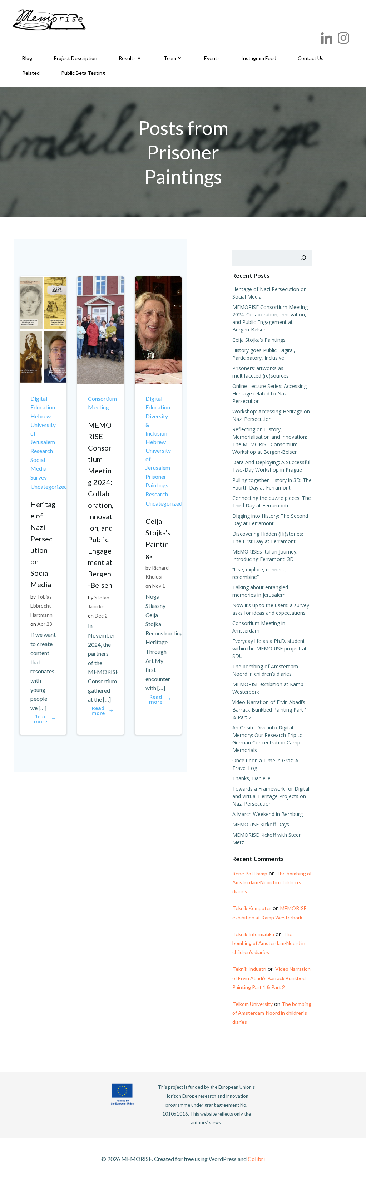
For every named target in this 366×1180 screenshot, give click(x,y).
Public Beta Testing (83, 73)
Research (41, 450)
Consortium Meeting (102, 402)
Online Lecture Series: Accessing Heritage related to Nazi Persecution (269, 393)
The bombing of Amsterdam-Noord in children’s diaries (272, 882)
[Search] (303, 258)
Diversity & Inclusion (156, 425)
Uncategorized (48, 486)
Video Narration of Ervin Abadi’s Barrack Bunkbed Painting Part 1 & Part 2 (269, 710)
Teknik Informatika (253, 934)
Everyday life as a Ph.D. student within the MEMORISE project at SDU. (269, 648)
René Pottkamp (249, 873)
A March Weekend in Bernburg (267, 814)
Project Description (75, 58)
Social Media (38, 464)
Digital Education (42, 402)
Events (212, 58)
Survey (38, 477)
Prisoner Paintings (156, 480)
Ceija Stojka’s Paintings (259, 339)
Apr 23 (44, 624)
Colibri (256, 1158)
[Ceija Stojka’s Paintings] (158, 329)
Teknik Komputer (251, 908)
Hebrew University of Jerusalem (43, 429)
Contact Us (310, 58)
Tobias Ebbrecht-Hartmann (41, 606)
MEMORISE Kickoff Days (260, 824)
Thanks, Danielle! (252, 778)
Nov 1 (158, 586)
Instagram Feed (258, 58)
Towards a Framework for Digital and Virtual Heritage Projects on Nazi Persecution (270, 796)
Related (31, 73)
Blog (27, 58)
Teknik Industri (249, 969)
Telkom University (252, 1004)
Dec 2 (101, 616)
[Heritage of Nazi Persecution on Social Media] (43, 329)
